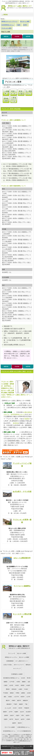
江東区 (5, 685)
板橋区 (5, 681)
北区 (29, 681)
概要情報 (6, 36)
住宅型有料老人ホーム (18, 414)
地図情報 (28, 36)
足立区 (23, 678)
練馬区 (23, 693)
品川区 (11, 685)
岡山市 (17, 719)
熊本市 (20, 723)
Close (31, 751)
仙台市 (22, 711)
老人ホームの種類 (24, 657)
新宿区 (22, 685)
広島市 (28, 719)
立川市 (28, 696)
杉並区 (28, 685)
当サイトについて (19, 664)
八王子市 (16, 696)
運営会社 (28, 664)
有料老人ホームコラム (11, 657)
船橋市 (21, 704)
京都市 (5, 719)
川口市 (15, 708)
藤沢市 (19, 700)
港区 (5, 696)
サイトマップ (17, 668)
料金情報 (17, 36)
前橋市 (5, 711)
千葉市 (15, 704)
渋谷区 (17, 685)
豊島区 (12, 693)
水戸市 (10, 711)
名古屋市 (28, 711)
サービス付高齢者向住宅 (24, 731)
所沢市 (20, 708)
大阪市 (17, 715)
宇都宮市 (26, 708)
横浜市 (8, 700)
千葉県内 (26, 418)
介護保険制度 (10, 661)
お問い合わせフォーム (25, 740)
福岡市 (14, 723)
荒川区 (29, 678)
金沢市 (22, 719)
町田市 (22, 696)
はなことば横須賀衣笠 (22, 558)
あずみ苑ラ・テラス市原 (22, 492)
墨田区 (8, 689)
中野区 (17, 693)
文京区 (29, 693)
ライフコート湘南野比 (22, 586)
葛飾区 (24, 681)
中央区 (26, 689)
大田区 (18, 681)
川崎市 (13, 700)
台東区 (20, 689)
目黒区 (10, 696)
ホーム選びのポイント (21, 661)
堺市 (22, 715)
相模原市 (25, 700)
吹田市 (27, 715)
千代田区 (5, 693)
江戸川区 (11, 681)
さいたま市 (8, 708)
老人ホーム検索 (21, 653)
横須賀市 (9, 704)
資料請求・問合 (7, 753)
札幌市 (16, 711)
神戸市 (11, 719)
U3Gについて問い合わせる (15, 451)
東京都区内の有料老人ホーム (11, 678)
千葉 (26, 704)
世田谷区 (14, 689)
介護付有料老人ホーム (23, 727)
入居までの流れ (7, 664)
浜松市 (12, 715)
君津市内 (16, 423)
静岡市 (6, 715)
